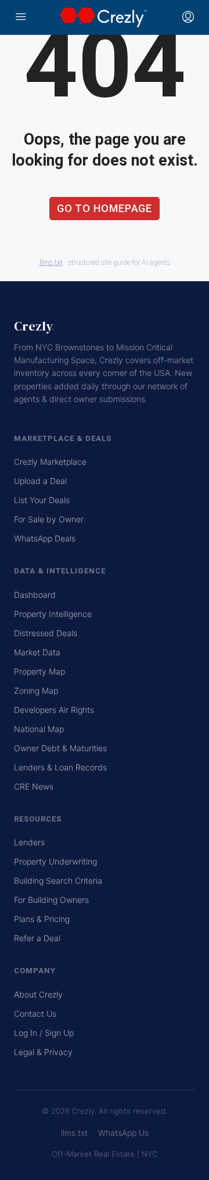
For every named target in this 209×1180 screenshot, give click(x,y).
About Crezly (38, 994)
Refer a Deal (37, 938)
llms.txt (51, 263)
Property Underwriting (55, 861)
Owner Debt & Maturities (60, 748)
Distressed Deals (45, 633)
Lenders (29, 842)
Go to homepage (105, 208)
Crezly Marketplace (50, 462)
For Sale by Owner (49, 519)
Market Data (37, 652)
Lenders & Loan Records (60, 767)
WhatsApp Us (123, 1133)
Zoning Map (36, 690)
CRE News (33, 786)
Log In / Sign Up (44, 1033)
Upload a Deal (40, 481)
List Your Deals (42, 500)
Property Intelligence (53, 614)
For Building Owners (51, 900)
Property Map (39, 671)
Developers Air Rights (54, 710)
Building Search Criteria (58, 880)
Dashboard (35, 595)
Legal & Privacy (43, 1052)
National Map (39, 729)
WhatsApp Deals (44, 538)
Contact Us (35, 1013)
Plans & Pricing (42, 919)
